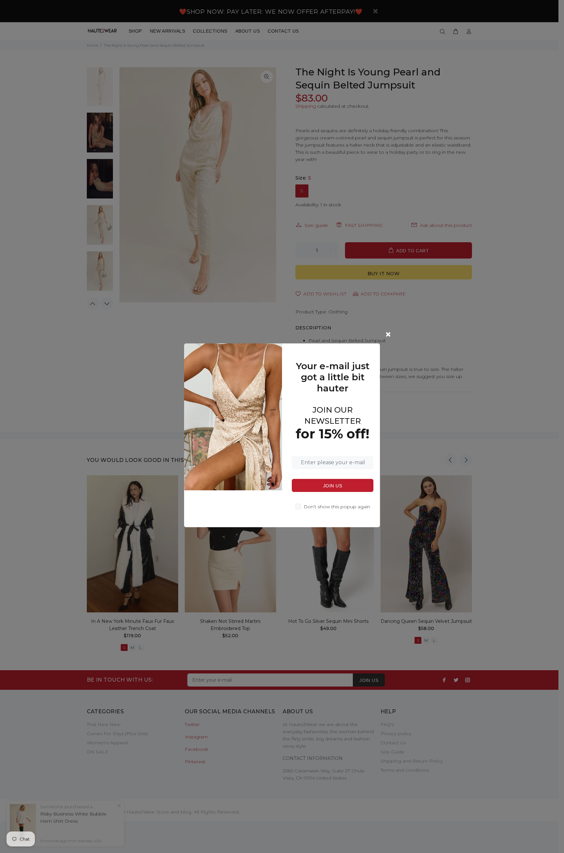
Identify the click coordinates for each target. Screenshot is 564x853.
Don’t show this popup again (337, 507)
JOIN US (332, 485)
